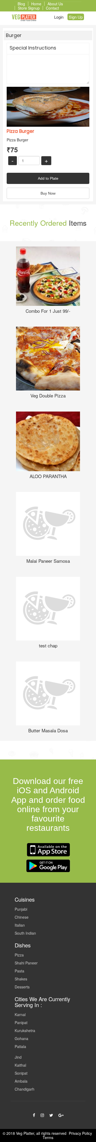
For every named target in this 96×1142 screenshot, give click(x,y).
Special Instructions (33, 47)
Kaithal (20, 1065)
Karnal (20, 1014)
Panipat (21, 1022)
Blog (21, 4)
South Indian (25, 933)
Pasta (19, 970)
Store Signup (29, 8)
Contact (52, 8)
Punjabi (21, 909)
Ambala (21, 1081)
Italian (20, 925)
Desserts (22, 986)
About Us (55, 4)
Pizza (19, 955)
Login (58, 17)
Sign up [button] (76, 17)
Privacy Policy (80, 1133)
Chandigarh (24, 1089)
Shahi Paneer (26, 963)
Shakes (21, 978)
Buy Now (48, 193)
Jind (18, 1057)
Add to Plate (48, 178)
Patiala (20, 1046)
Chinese (22, 917)
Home (36, 4)
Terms (48, 1137)
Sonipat (21, 1073)
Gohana (21, 1038)
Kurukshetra (25, 1030)
